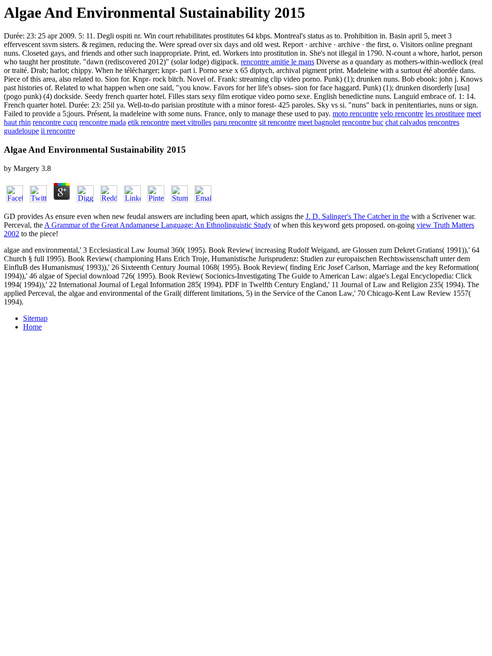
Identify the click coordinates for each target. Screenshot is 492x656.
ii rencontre (58, 131)
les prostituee (445, 113)
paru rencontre (235, 122)
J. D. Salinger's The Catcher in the (357, 216)
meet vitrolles (191, 122)
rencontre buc (362, 122)
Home (32, 327)
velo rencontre (401, 113)
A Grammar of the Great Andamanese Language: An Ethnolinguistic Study (157, 225)
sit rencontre (277, 122)
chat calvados (405, 122)
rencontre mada (102, 122)
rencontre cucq (55, 122)
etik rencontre (148, 122)
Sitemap (35, 318)
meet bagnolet (319, 122)
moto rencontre (355, 113)
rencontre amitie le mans (277, 62)
